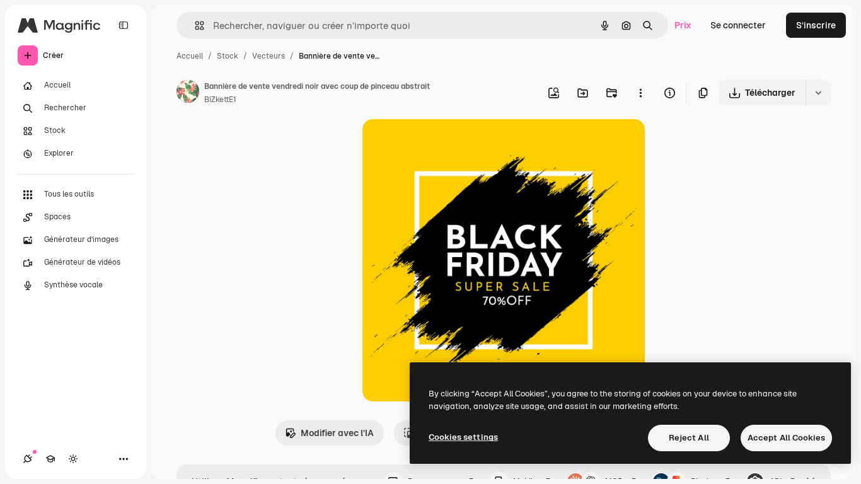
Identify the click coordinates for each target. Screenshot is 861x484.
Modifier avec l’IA (337, 433)
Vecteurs (268, 56)
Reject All (689, 437)
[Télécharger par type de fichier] (818, 92)
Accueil (189, 56)
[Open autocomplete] (194, 25)
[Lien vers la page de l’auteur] (187, 93)
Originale (445, 143)
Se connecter (738, 25)
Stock (227, 56)
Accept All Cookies (786, 437)
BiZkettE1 (220, 100)
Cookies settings (463, 437)
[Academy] (50, 459)
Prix (682, 25)
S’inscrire (816, 25)
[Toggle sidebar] (123, 25)
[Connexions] (28, 459)
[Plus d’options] (640, 92)
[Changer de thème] (73, 459)
